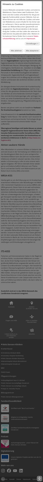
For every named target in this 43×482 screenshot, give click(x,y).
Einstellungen (31, 44)
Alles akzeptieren (32, 51)
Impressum (30, 38)
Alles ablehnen (16, 51)
